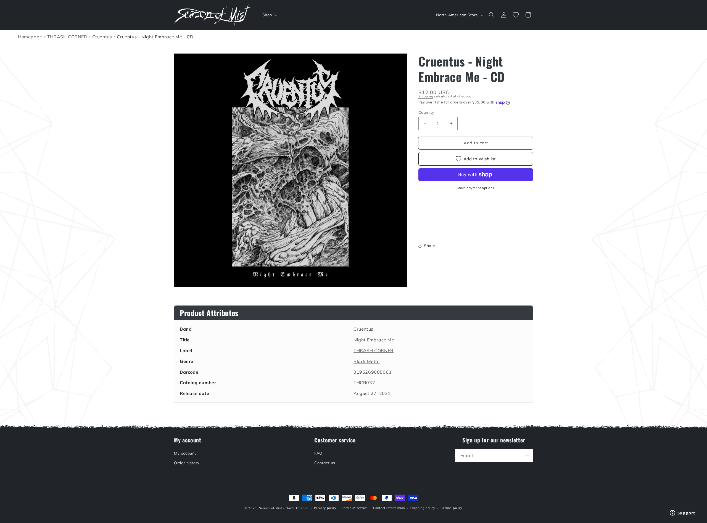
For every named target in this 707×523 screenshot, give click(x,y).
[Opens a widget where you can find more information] (682, 513)
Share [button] (429, 245)
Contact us (324, 462)
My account (185, 453)
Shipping (425, 96)
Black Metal (367, 361)
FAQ (318, 453)
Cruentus (363, 329)
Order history (186, 462)
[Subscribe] (527, 455)
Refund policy (451, 508)
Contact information (389, 508)
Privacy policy (325, 508)
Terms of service (355, 508)
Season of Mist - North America (284, 508)
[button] (269, 15)
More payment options (475, 188)
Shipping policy (422, 508)
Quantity (426, 112)
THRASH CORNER (374, 350)
